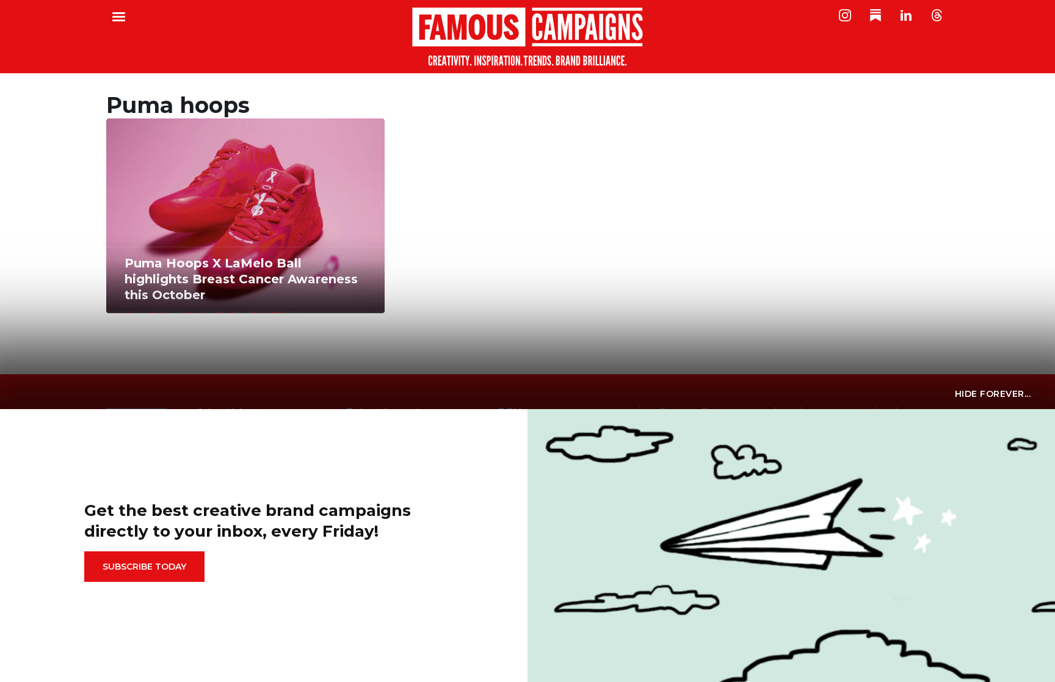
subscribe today (144, 566)
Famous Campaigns (527, 36)
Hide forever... (993, 393)
